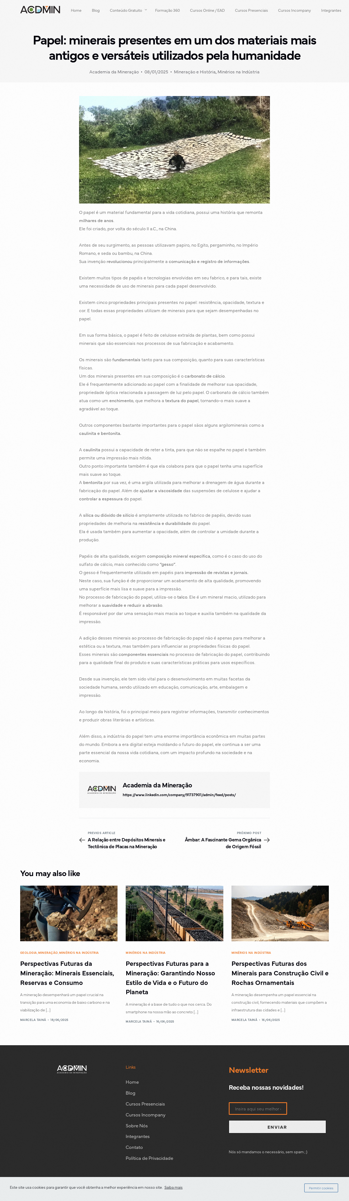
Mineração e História (195, 71)
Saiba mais (173, 1187)
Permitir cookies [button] (321, 1188)
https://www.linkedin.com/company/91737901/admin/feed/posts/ (179, 794)
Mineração (48, 952)
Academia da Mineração (114, 71)
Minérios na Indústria (239, 71)
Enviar (277, 1127)
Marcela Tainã (33, 1020)
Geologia (28, 952)
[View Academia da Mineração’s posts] (101, 790)
